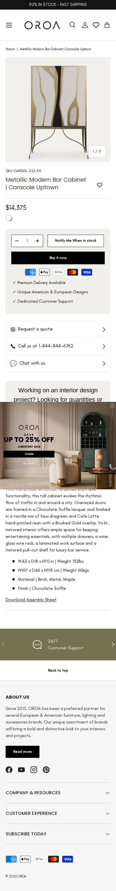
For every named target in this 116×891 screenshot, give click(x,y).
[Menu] (9, 25)
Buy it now (58, 257)
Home (10, 49)
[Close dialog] (112, 405)
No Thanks (29, 463)
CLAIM (29, 454)
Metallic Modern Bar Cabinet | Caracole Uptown (55, 49)
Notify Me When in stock (75, 240)
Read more (22, 751)
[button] (107, 25)
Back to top (58, 670)
